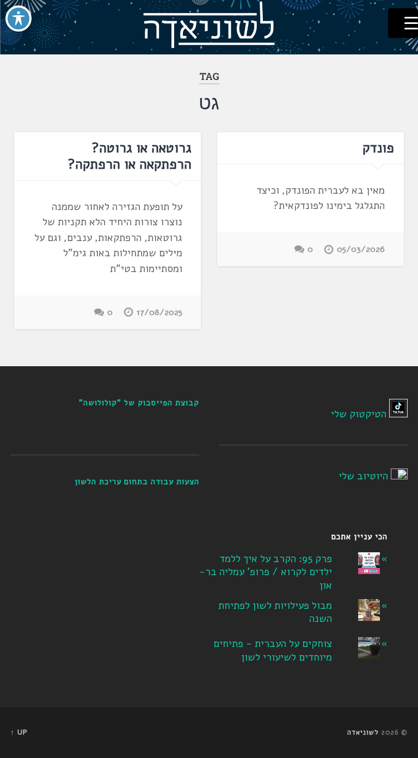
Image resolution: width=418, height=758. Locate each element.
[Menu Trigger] (403, 23)
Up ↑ (19, 732)
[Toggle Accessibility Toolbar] (18, 18)
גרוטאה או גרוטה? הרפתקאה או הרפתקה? (130, 156)
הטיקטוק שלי (358, 414)
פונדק (378, 148)
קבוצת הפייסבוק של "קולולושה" (139, 402)
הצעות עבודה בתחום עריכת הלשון (137, 481)
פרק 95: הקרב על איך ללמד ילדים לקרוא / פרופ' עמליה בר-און (265, 572)
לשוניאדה (363, 732)
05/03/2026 (361, 249)
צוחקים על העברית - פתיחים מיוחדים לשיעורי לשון (272, 650)
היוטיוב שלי (363, 476)
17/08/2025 (159, 312)
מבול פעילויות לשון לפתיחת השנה (275, 612)
